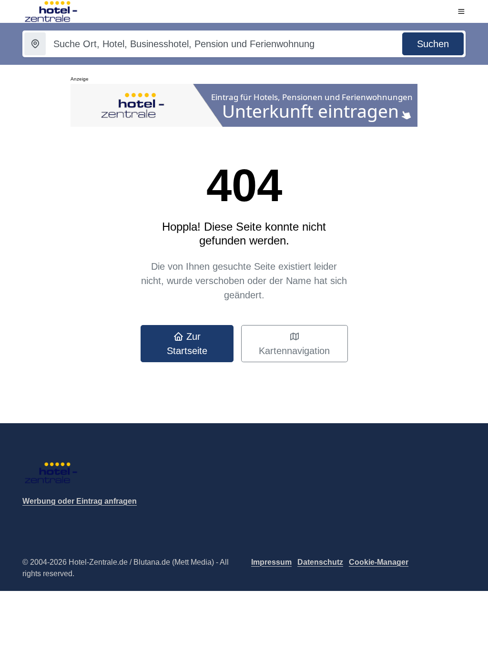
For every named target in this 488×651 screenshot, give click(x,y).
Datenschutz (320, 562)
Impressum (271, 562)
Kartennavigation (294, 351)
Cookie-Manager (378, 562)
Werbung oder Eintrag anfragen (79, 501)
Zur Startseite (187, 343)
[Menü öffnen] (461, 11)
